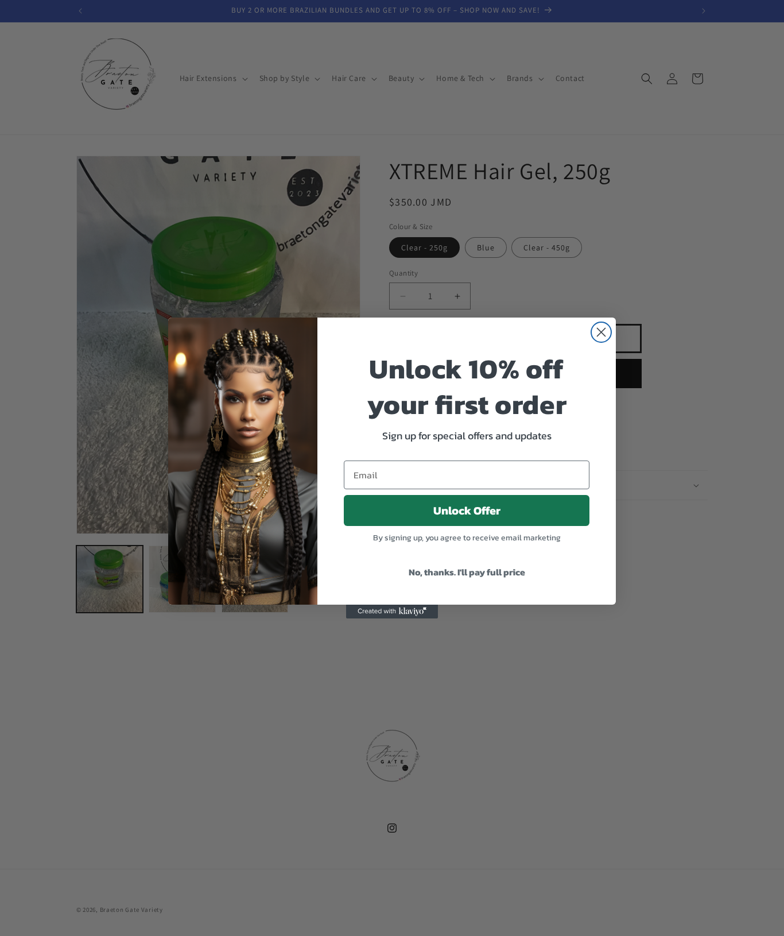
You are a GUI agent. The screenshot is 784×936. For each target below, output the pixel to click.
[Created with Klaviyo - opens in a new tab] (392, 611)
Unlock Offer (466, 510)
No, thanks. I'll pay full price (467, 572)
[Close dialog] (601, 332)
